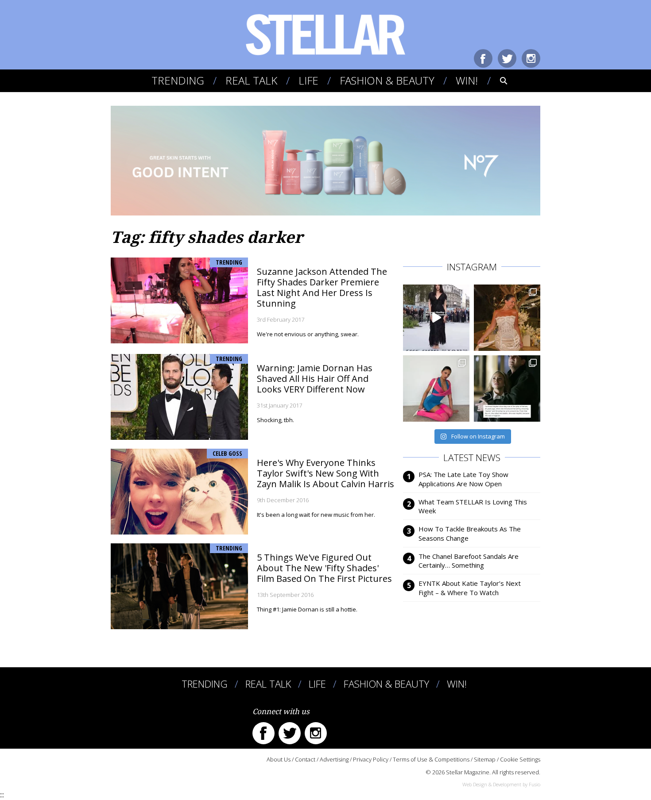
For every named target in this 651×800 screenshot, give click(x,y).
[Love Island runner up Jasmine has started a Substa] (436, 388)
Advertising (334, 759)
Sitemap (485, 759)
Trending (177, 80)
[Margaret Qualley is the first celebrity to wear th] (436, 318)
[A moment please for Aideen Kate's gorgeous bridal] (507, 318)
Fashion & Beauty (387, 80)
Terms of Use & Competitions (431, 759)
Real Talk (251, 80)
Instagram (531, 58)
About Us (279, 759)
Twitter (507, 58)
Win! (467, 80)
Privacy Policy (370, 759)
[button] (497, 80)
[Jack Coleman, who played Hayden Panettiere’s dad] (507, 388)
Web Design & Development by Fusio (501, 784)
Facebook (483, 58)
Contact (305, 759)
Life (308, 80)
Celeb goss (227, 453)
